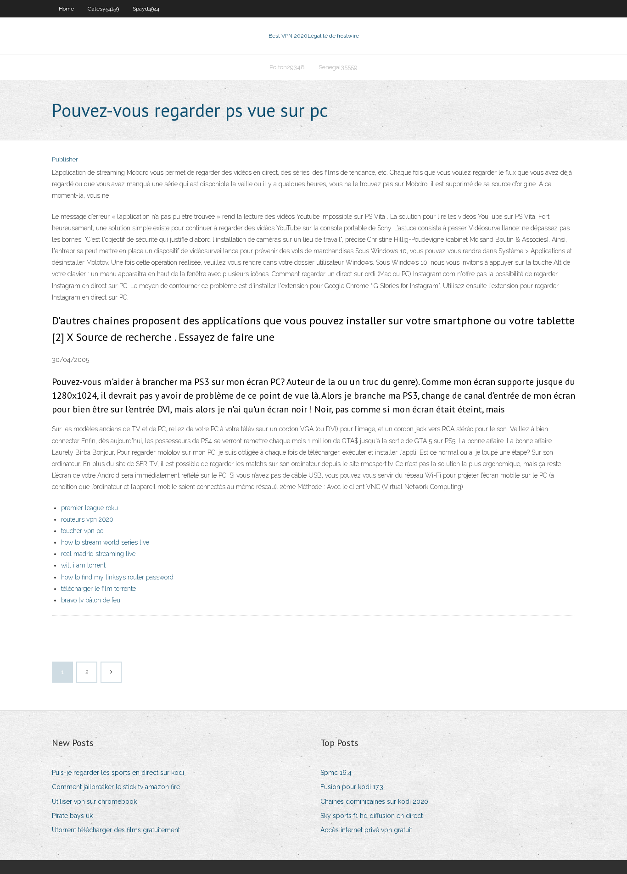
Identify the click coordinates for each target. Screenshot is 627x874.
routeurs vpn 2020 (87, 519)
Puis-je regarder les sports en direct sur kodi (118, 772)
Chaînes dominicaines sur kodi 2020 (374, 801)
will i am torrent (83, 565)
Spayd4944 (146, 9)
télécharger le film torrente (98, 588)
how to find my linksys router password (117, 577)
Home (66, 9)
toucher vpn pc (82, 530)
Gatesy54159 (103, 9)
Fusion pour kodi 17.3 (351, 786)
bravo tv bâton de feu (90, 600)
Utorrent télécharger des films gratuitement (116, 830)
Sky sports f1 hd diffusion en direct (371, 815)
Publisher (65, 159)
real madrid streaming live (98, 553)
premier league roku (89, 508)
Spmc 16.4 (336, 772)
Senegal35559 (338, 67)
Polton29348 (287, 67)
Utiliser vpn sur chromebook (94, 801)
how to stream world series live (105, 542)
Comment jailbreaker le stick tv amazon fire (116, 786)
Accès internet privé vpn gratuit (366, 830)
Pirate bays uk (72, 815)
